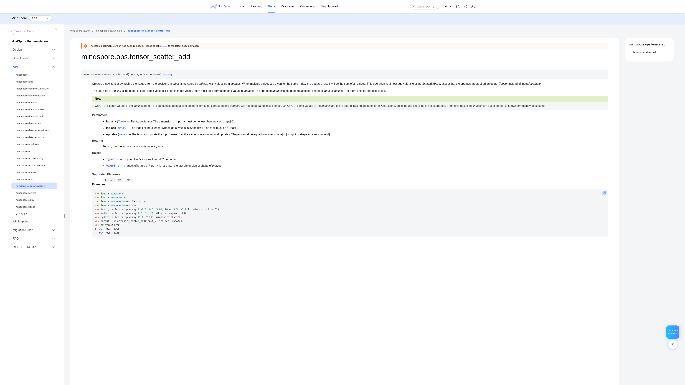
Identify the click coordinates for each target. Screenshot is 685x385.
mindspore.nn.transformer (30, 165)
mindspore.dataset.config (30, 116)
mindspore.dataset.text (29, 123)
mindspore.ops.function (30, 185)
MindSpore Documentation (29, 41)
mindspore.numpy (26, 172)
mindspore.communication (30, 95)
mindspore (22, 74)
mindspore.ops (24, 179)
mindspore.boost (25, 206)
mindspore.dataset (26, 102)
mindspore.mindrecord (28, 144)
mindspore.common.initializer (32, 88)
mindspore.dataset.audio (30, 109)
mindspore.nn (23, 151)
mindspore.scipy (25, 199)
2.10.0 (163, 45)
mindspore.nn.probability (30, 158)
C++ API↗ (21, 213)
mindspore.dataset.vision (30, 137)
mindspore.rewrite (26, 192)
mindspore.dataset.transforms (33, 130)
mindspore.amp (24, 81)
